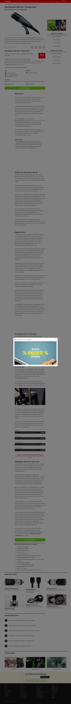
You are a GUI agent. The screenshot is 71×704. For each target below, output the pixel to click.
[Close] (56, 339)
